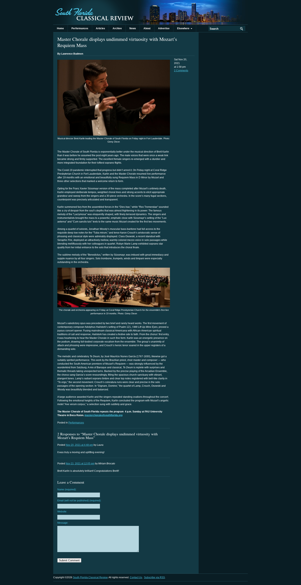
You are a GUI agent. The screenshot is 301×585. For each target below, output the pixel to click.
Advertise (164, 28)
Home (60, 28)
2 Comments (181, 70)
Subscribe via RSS (154, 577)
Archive (117, 28)
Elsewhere (184, 28)
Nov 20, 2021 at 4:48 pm (79, 445)
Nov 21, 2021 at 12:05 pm (80, 463)
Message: (62, 522)
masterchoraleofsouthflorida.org (103, 415)
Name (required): (66, 489)
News (132, 28)
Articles (100, 28)
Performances (79, 28)
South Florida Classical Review (94, 12)
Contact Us (136, 577)
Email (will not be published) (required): (79, 500)
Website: (62, 511)
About (147, 28)
